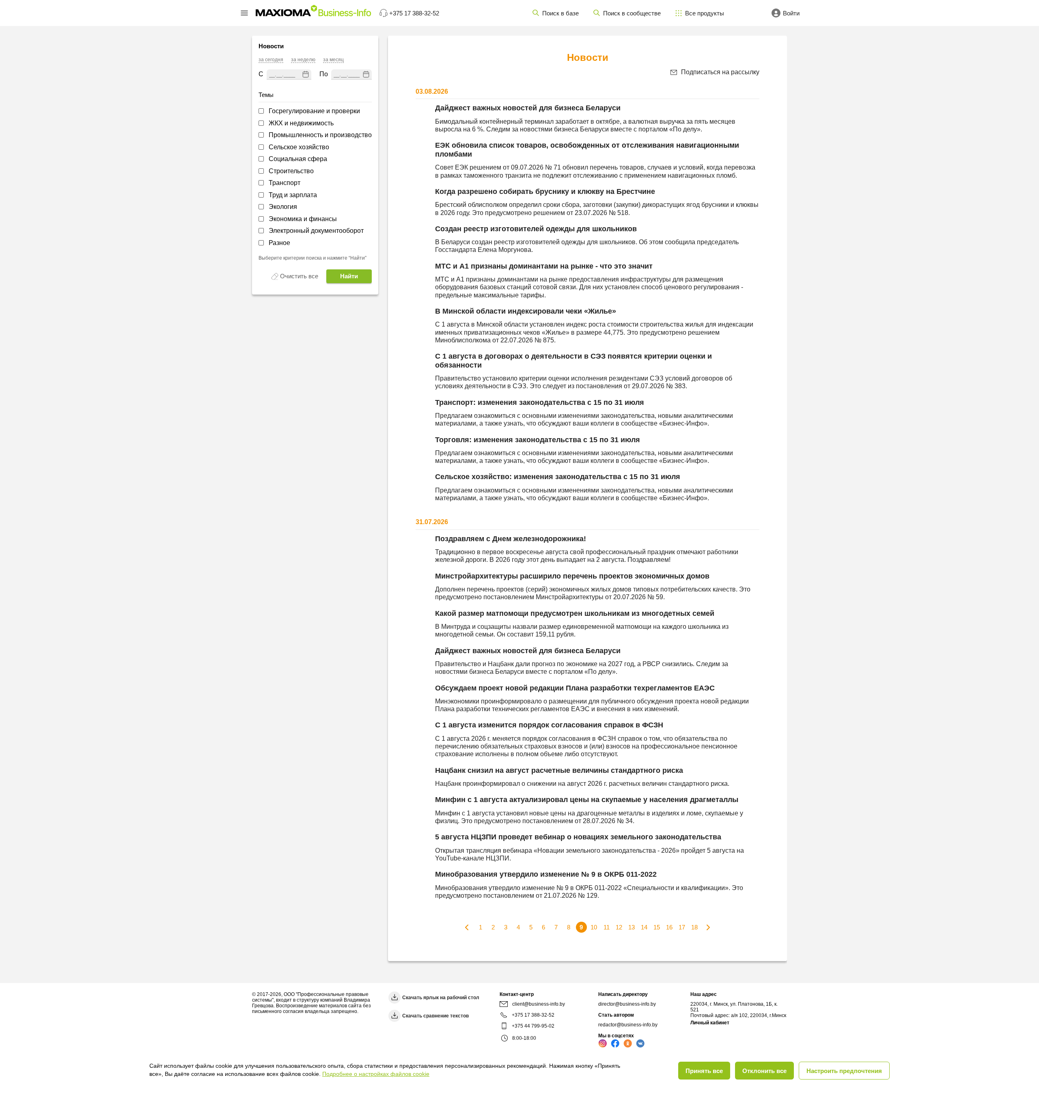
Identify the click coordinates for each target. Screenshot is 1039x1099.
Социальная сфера (298, 158)
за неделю (303, 59)
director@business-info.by (627, 1004)
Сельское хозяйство (299, 147)
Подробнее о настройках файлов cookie (375, 1074)
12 (619, 927)
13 (631, 927)
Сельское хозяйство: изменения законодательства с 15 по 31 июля (557, 477)
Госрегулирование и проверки (314, 111)
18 (694, 927)
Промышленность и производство (320, 134)
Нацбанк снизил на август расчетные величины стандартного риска (559, 770)
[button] (244, 13)
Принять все (704, 1070)
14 (644, 927)
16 (669, 927)
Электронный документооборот (316, 230)
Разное (279, 242)
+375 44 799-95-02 (533, 1026)
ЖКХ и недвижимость (301, 123)
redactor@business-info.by (627, 1025)
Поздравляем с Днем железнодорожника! (510, 539)
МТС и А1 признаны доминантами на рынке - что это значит (544, 266)
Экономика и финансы (303, 218)
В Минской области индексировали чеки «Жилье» (525, 311)
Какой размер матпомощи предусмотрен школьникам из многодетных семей (574, 613)
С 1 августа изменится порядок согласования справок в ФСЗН (549, 725)
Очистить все (299, 276)
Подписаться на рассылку (720, 72)
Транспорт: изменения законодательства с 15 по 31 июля (539, 402)
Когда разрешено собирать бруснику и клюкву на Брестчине (545, 191)
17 (682, 927)
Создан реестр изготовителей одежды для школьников (536, 229)
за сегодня (271, 59)
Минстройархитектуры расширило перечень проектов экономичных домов (572, 576)
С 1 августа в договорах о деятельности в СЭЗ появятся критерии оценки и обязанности (573, 360)
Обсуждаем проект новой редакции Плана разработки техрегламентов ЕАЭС (575, 688)
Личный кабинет (709, 1023)
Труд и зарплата (293, 194)
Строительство (291, 171)
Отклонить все (764, 1070)
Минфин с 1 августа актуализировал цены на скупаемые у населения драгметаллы (586, 800)
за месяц (333, 59)
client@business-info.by (538, 1004)
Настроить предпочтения (844, 1070)
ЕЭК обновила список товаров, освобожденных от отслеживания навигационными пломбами (587, 149)
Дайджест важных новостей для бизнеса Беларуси (528, 108)
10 (594, 927)
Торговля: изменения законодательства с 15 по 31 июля (537, 440)
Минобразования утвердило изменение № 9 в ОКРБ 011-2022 (546, 874)
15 (656, 927)
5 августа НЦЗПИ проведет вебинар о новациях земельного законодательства (578, 837)
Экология (283, 206)
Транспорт (284, 182)
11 (607, 927)
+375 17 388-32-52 (533, 1015)
